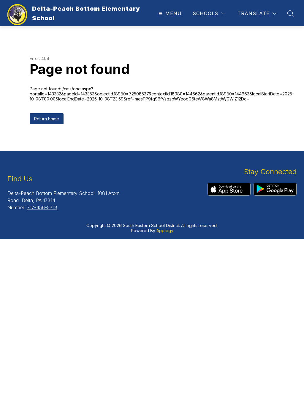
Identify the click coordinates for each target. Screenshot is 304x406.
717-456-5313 (42, 207)
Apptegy (164, 230)
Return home (46, 118)
